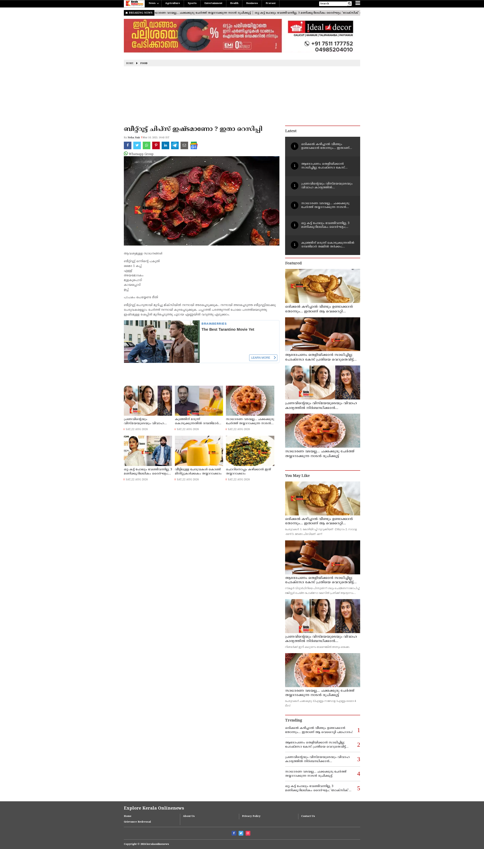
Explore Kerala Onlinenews (154, 808)
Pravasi (270, 3)
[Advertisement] (242, 97)
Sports (192, 3)
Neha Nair (134, 137)
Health (234, 3)
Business (252, 3)
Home (129, 63)
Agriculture (172, 3)
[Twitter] (241, 833)
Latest (290, 131)
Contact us (308, 816)
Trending (293, 720)
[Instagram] (248, 833)
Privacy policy (251, 816)
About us (189, 816)
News (152, 3)
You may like (297, 476)
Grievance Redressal (137, 822)
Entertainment (213, 3)
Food (143, 63)
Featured (293, 263)
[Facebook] (234, 833)
